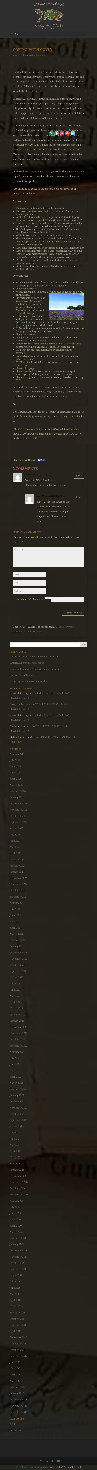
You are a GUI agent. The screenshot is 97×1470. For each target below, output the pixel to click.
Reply (79, 475)
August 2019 (16, 1275)
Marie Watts (19, 55)
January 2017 (17, 1393)
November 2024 (19, 884)
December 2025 (18, 803)
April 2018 (15, 1331)
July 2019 (15, 1281)
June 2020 (15, 1213)
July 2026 (15, 760)
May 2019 (15, 1294)
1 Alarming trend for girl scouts (27, 663)
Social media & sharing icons (32, 1467)
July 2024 (15, 909)
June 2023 (15, 989)
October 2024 (17, 890)
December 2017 (18, 1337)
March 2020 (16, 1232)
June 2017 (15, 1362)
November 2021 (18, 1108)
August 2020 (17, 1201)
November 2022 (19, 1033)
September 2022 (19, 1045)
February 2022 (18, 1089)
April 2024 (16, 928)
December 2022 (18, 1027)
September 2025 (19, 822)
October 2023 (17, 965)
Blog (34, 55)
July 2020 (15, 1207)
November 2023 (19, 958)
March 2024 (16, 934)
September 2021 (18, 1120)
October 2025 (17, 816)
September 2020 (19, 1194)
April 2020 (16, 1225)
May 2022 (15, 1070)
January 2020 (17, 1244)
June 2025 (15, 841)
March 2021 (16, 1157)
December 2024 (18, 878)
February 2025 (18, 865)
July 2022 (15, 1058)
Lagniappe (15, 1430)
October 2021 (17, 1114)
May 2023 (15, 996)
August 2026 (16, 754)
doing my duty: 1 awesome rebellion (29, 681)
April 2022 (16, 1076)
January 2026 (17, 797)
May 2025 (15, 847)
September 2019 (18, 1269)
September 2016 (18, 1412)
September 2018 (18, 1325)
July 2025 (15, 834)
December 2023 (18, 952)
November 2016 (18, 1405)
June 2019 (15, 1288)
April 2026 (16, 778)
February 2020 (18, 1238)
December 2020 (18, 1176)
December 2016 (18, 1399)
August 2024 (16, 903)
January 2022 (17, 1095)
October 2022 (17, 1039)
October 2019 (17, 1263)
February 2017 (17, 1387)
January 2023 (17, 1021)
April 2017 (15, 1374)
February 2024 (18, 940)
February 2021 (17, 1163)
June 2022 (15, 1064)
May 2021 (15, 1145)
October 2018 (17, 1319)
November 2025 (19, 809)
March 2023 (16, 1008)
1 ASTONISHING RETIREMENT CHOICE (34, 656)
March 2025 (16, 859)
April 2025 (16, 853)
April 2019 (15, 1300)
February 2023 (18, 1014)
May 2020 (15, 1219)
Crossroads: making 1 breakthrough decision (34, 669)
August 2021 (16, 1126)
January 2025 (17, 872)
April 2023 (16, 1002)
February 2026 (18, 791)
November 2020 (19, 1182)
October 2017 (17, 1350)
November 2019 (18, 1256)
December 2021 (18, 1101)
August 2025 (16, 828)
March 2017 (16, 1381)
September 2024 (19, 896)
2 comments (41, 55)
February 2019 (17, 1312)
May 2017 (15, 1368)
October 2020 (17, 1188)
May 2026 (15, 772)
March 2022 (16, 1083)
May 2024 (15, 921)
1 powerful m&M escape (23, 675)
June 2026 (15, 766)
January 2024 (17, 946)
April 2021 (15, 1151)
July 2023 (15, 983)
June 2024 (15, 915)
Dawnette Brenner (20, 704)
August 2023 (16, 977)
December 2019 (18, 1250)
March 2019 (16, 1306)
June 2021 (15, 1139)
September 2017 (18, 1356)
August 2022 (16, 1052)
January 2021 (17, 1170)
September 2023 (19, 971)
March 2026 (16, 785)
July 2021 (15, 1132)
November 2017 (18, 1343)
